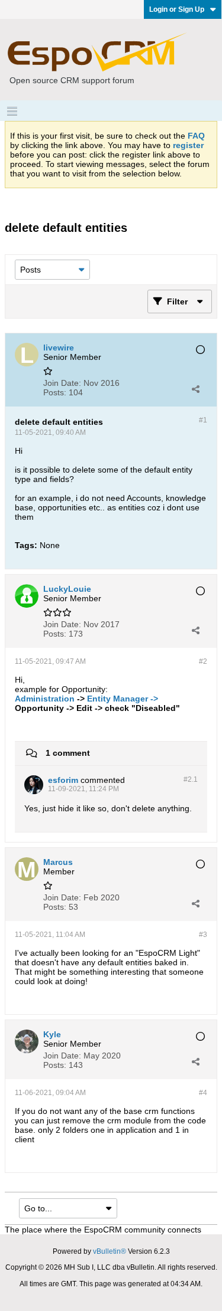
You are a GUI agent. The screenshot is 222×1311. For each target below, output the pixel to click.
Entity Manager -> (122, 698)
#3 (203, 934)
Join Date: (62, 383)
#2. (191, 779)
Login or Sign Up (176, 9)
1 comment (68, 753)
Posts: (54, 392)
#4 (203, 1093)
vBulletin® (109, 1251)
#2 (203, 661)
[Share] (195, 389)
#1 (203, 420)
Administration (45, 698)
